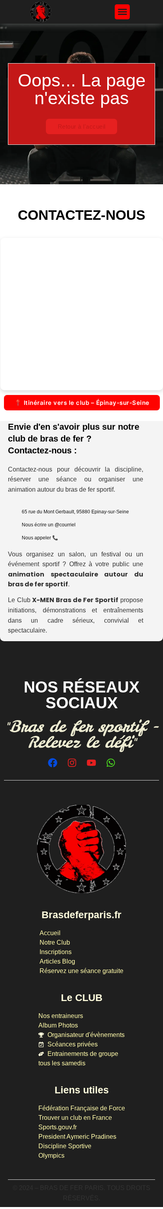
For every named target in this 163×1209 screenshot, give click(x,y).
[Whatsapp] (111, 762)
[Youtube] (91, 762)
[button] (122, 11)
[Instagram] (72, 762)
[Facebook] (52, 762)
